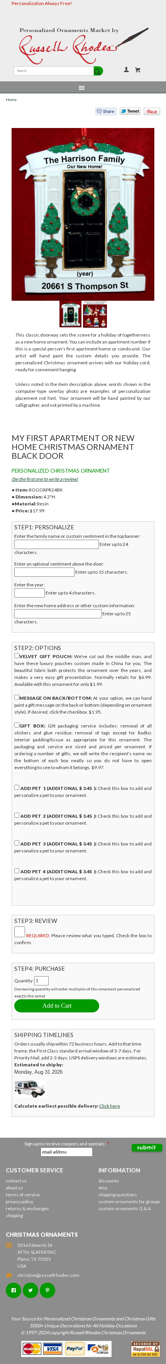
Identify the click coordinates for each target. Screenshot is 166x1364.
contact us (16, 1181)
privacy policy (19, 1201)
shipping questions (117, 1194)
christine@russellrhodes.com (48, 1275)
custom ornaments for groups (129, 1201)
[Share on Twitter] (127, 113)
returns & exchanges (27, 1208)
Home (11, 100)
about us (14, 1188)
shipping (14, 1215)
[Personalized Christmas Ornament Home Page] (83, 46)
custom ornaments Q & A (124, 1208)
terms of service (23, 1194)
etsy (102, 1188)
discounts (108, 1181)
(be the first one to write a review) (45, 479)
